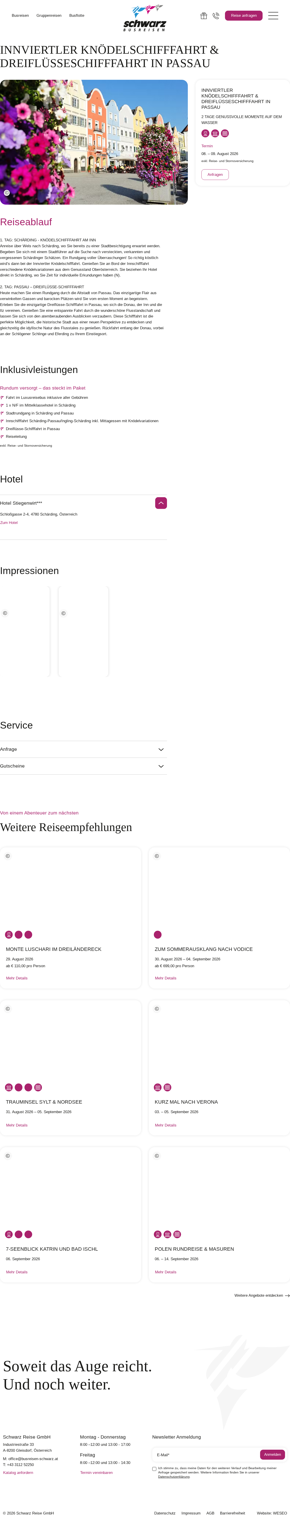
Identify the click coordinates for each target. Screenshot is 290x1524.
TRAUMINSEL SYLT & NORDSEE (44, 1102)
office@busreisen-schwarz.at (33, 1458)
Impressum (191, 1513)
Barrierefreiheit (232, 1513)
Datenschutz (165, 1513)
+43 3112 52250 (20, 1464)
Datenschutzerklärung (174, 1476)
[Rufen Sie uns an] (216, 16)
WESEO (280, 1513)
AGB (210, 1513)
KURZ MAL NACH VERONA (186, 1102)
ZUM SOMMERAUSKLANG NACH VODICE (204, 949)
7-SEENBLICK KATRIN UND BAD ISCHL (52, 1249)
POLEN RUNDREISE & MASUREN (194, 1249)
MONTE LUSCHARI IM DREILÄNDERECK (54, 949)
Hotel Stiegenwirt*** (21, 503)
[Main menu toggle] (273, 16)
